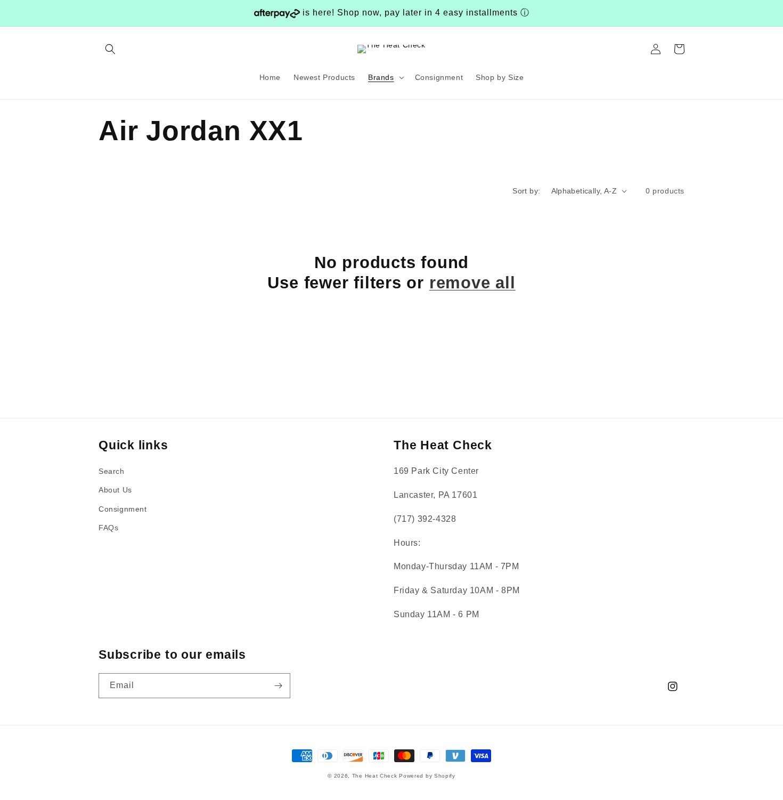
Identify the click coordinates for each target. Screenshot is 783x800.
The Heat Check (374, 776)
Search (112, 471)
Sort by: (526, 191)
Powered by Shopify (427, 776)
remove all (472, 282)
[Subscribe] (278, 685)
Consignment (123, 509)
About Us (115, 490)
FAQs (108, 527)
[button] (110, 49)
